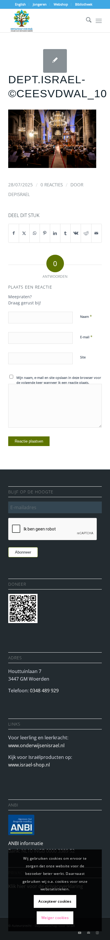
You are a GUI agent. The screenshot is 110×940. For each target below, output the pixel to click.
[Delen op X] (24, 233)
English (20, 4)
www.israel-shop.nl (29, 765)
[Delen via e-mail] (96, 233)
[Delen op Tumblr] (65, 233)
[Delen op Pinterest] (45, 233)
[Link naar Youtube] (79, 932)
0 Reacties (51, 185)
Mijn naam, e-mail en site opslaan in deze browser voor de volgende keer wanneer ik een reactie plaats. (58, 380)
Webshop (61, 4)
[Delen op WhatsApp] (35, 233)
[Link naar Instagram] (97, 932)
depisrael (19, 194)
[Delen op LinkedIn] (55, 233)
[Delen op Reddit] (86, 233)
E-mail (86, 336)
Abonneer (23, 552)
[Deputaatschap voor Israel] (45, 20)
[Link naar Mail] (88, 932)
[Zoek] (86, 20)
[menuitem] (20, 4)
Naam (86, 316)
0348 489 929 (44, 690)
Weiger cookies (55, 917)
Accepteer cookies (54, 901)
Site (83, 357)
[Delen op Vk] (76, 233)
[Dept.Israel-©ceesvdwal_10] (55, 61)
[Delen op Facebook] (14, 233)
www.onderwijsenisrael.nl (36, 745)
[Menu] (99, 21)
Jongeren (40, 4)
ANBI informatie (25, 843)
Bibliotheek (83, 4)
